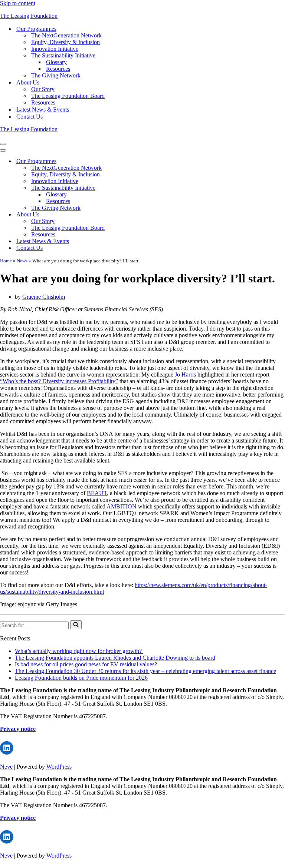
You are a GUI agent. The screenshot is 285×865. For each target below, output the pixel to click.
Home (6, 261)
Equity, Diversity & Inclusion (65, 42)
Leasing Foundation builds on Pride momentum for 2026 (81, 678)
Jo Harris (185, 374)
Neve (6, 766)
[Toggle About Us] (130, 215)
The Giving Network (56, 75)
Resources (58, 69)
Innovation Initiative (54, 49)
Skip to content (17, 3)
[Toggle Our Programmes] (130, 161)
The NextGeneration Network (66, 35)
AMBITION (122, 506)
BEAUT (97, 493)
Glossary (56, 62)
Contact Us (29, 116)
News (22, 261)
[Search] (76, 624)
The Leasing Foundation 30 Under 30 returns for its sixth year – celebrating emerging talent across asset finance (145, 671)
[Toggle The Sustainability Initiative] (130, 188)
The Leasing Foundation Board (68, 96)
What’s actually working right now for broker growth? (79, 651)
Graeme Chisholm (43, 297)
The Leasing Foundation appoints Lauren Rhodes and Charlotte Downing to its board (115, 657)
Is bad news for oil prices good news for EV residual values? (86, 664)
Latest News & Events (42, 109)
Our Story (43, 89)
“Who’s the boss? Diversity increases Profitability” (59, 381)
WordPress (59, 766)
